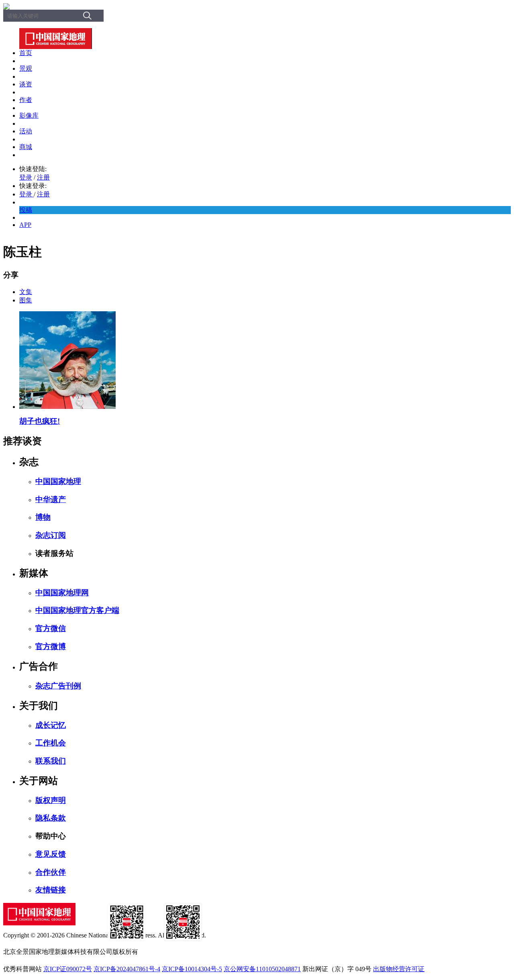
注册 (43, 177)
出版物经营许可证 (398, 969)
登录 (25, 177)
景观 (25, 68)
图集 (25, 300)
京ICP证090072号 (67, 969)
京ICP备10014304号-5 (192, 969)
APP (25, 224)
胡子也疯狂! (39, 421)
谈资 (25, 84)
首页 (25, 52)
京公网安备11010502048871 (262, 969)
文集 (25, 291)
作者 (25, 99)
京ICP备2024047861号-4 (127, 969)
